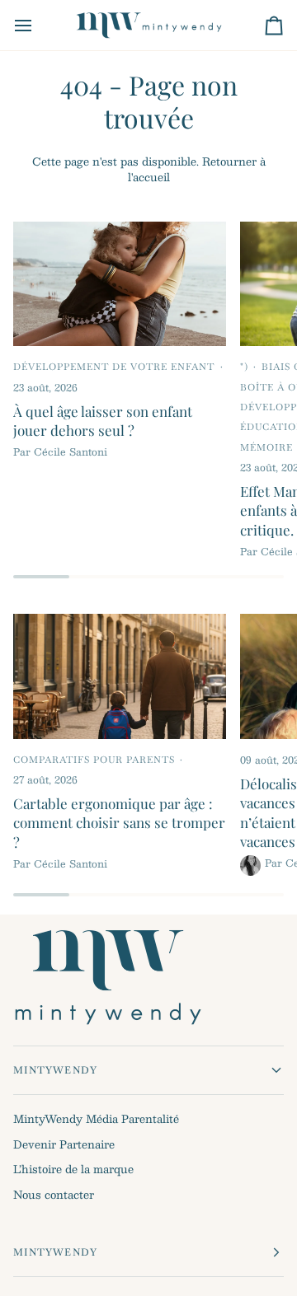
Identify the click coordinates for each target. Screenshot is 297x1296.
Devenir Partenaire (64, 1144)
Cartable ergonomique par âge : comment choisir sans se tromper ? (119, 822)
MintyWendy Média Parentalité (96, 1119)
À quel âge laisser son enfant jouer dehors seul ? (102, 420)
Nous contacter (53, 1195)
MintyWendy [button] (55, 1070)
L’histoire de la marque (73, 1169)
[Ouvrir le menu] (38, 25)
